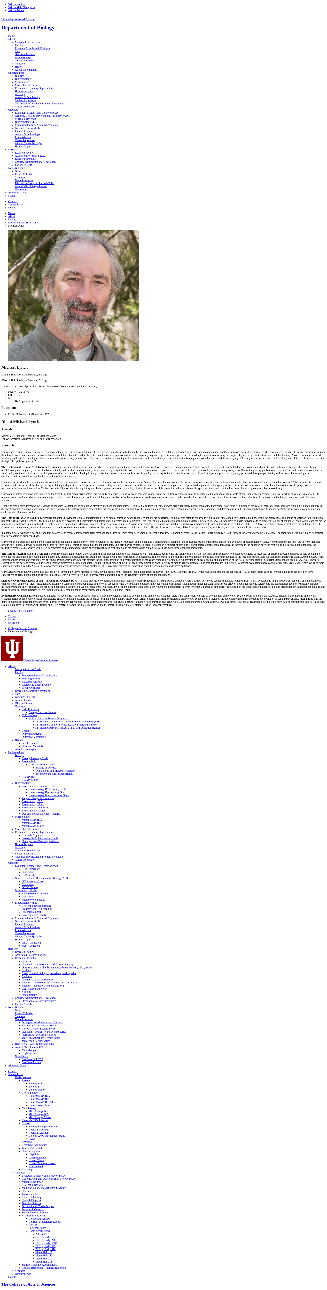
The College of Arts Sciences (18, 19)
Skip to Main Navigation (21, 7)
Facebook (13, 619)
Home (11, 35)
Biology (27, 27)
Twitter (12, 616)
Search (11, 195)
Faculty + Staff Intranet (20, 610)
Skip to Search (16, 10)
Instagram (13, 622)
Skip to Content (16, 4)
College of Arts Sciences (22, 628)
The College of (40, 660)
